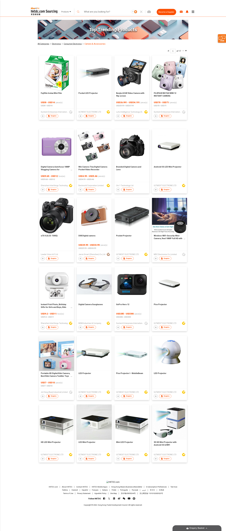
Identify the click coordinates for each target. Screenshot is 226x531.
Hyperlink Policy (100, 493)
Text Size (174, 487)
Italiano (105, 490)
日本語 (161, 490)
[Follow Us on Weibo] (119, 498)
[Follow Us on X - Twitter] (109, 498)
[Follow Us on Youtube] (129, 498)
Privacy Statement (84, 493)
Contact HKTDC (82, 487)
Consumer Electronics (73, 44)
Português (124, 490)
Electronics (56, 44)
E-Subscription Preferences (156, 487)
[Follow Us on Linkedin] (114, 498)
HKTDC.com (53, 487)
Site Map (113, 493)
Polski (114, 490)
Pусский (135, 490)
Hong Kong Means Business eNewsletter (126, 487)
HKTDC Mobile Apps (99, 487)
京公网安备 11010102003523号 (151, 493)
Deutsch (75, 490)
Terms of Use (68, 493)
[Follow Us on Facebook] (104, 498)
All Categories (43, 44)
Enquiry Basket (197, 528)
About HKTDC (67, 487)
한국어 (152, 490)
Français (95, 490)
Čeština (65, 490)
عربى (144, 490)
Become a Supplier (166, 12)
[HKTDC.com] (113, 482)
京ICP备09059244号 (128, 493)
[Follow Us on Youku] (134, 498)
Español (85, 490)
